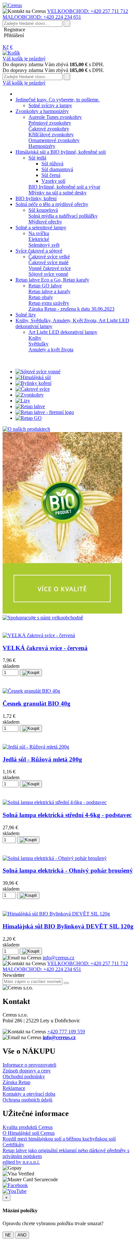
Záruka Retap (16, 1082)
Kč (6, 47)
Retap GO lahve (45, 285)
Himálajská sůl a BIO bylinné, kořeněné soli (61, 152)
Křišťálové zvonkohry (51, 134)
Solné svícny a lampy (50, 105)
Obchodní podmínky (24, 1076)
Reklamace (14, 1088)
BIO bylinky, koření (36, 198)
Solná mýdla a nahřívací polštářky (63, 216)
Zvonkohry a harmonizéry (42, 111)
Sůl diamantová (57, 169)
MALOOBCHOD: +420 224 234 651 (42, 17)
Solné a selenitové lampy (41, 227)
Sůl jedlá (37, 157)
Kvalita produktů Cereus (28, 1127)
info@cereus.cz (58, 957)
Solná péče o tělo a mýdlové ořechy (52, 204)
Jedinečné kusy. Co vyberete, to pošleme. (58, 99)
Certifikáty (13, 1144)
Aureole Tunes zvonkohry (55, 117)
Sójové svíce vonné (48, 274)
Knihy (34, 338)
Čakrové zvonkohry (48, 128)
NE (8, 1235)
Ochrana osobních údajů (27, 1099)
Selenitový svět (43, 245)
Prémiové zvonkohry (49, 123)
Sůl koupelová (43, 210)
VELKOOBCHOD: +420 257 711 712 (87, 11)
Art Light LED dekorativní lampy (62, 332)
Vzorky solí (53, 181)
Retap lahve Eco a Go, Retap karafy (52, 280)
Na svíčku (38, 233)
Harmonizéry (41, 146)
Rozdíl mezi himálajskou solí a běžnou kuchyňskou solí (59, 1139)
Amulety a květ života (50, 349)
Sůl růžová (52, 163)
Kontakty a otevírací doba (29, 1094)
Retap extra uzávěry (48, 303)
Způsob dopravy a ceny (27, 1070)
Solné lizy (26, 314)
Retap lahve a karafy (49, 291)
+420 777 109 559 (66, 1031)
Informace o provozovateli (29, 1065)
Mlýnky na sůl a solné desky (57, 192)
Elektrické (38, 239)
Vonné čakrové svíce (49, 268)
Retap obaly (40, 297)
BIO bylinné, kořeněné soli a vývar (64, 187)
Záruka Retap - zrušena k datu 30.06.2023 (71, 309)
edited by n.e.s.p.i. (21, 1162)
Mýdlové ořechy (45, 221)
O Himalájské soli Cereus (29, 1133)
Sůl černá (50, 175)
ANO (22, 1235)
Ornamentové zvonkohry (54, 140)
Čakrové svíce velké (49, 256)
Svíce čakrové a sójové (39, 250)
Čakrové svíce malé (48, 262)
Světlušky (38, 343)
